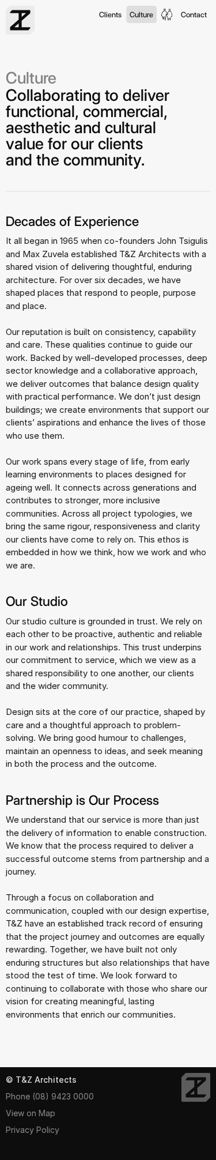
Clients (110, 14)
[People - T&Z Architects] (167, 14)
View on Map (30, 1113)
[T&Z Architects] (195, 1087)
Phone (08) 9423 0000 (50, 1096)
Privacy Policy (32, 1130)
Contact (194, 14)
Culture (141, 14)
